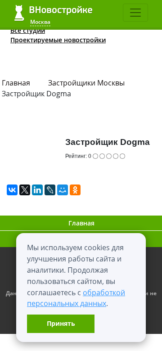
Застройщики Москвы (86, 83)
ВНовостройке (53, 12)
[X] (24, 189)
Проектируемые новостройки (58, 40)
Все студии (27, 30)
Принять (61, 323)
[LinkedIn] (37, 189)
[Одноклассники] (75, 189)
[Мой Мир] (62, 189)
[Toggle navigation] (135, 13)
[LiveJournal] (50, 189)
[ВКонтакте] (12, 189)
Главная (16, 83)
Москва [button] (40, 22)
